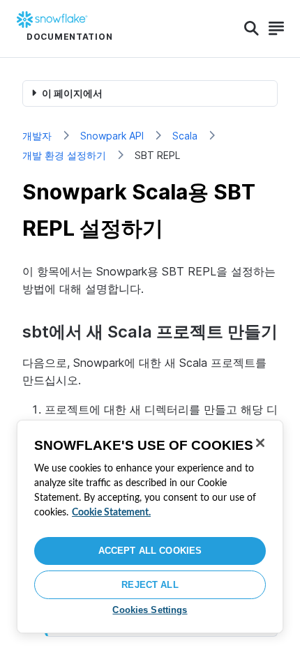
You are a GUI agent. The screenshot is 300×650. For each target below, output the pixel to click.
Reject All (149, 585)
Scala (184, 136)
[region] (150, 526)
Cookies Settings (149, 610)
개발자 (37, 136)
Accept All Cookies (150, 550)
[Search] (251, 29)
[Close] (260, 443)
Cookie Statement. (111, 512)
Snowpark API (112, 136)
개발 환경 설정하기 (64, 155)
